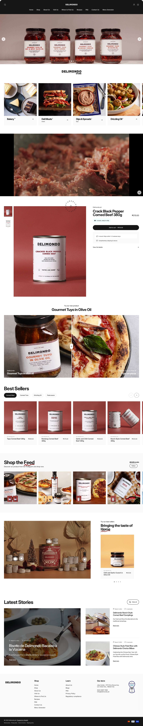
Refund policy (7, 722)
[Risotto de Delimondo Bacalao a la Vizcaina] (42, 637)
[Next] (133, 104)
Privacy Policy (70, 693)
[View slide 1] (114, 582)
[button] (139, 193)
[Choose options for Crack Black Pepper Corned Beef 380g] (78, 499)
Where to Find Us (40, 696)
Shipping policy (30, 722)
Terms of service (22, 722)
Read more (12, 660)
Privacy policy (14, 722)
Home (36, 685)
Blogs (67, 688)
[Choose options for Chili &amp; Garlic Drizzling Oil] (44, 499)
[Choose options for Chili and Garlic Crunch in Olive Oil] (50, 499)
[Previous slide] (3, 39)
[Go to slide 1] (69, 61)
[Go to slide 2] (71, 61)
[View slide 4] (120, 582)
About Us (37, 691)
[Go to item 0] (8, 211)
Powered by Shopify (22, 720)
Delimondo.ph (97, 207)
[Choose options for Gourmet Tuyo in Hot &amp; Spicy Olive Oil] (15, 499)
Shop (36, 688)
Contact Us (38, 705)
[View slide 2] (116, 582)
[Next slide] (139, 39)
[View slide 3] (118, 582)
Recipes (37, 699)
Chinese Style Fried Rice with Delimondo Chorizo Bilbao (125, 647)
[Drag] (71, 346)
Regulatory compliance (73, 696)
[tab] (10, 395)
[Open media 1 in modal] (50, 251)
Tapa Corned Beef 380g (16, 439)
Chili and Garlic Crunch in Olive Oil (113, 574)
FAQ (35, 702)
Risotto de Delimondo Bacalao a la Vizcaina (33, 647)
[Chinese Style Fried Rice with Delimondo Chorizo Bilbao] (98, 653)
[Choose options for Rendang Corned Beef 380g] (113, 499)
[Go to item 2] (8, 223)
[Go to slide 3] (73, 61)
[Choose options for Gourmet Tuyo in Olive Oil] (9, 499)
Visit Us (36, 693)
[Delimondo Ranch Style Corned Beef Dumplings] (98, 621)
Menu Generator (39, 707)
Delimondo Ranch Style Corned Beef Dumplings (123, 613)
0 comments (27, 640)
